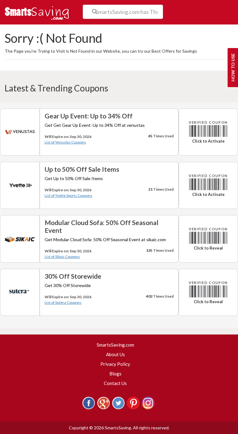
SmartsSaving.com (118, 345)
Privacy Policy (115, 364)
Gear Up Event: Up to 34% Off (89, 116)
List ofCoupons (65, 142)
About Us (115, 354)
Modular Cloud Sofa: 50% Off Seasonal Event (101, 226)
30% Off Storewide (73, 276)
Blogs (115, 373)
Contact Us (115, 383)
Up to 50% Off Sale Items (82, 169)
